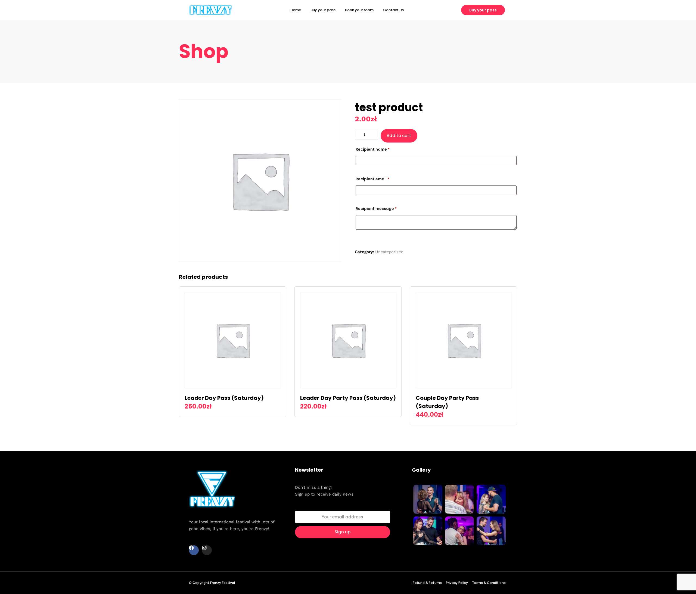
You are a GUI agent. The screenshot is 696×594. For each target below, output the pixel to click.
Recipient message (376, 208)
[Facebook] (194, 550)
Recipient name (373, 149)
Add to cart (399, 135)
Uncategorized (389, 251)
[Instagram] (207, 550)
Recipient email (372, 179)
